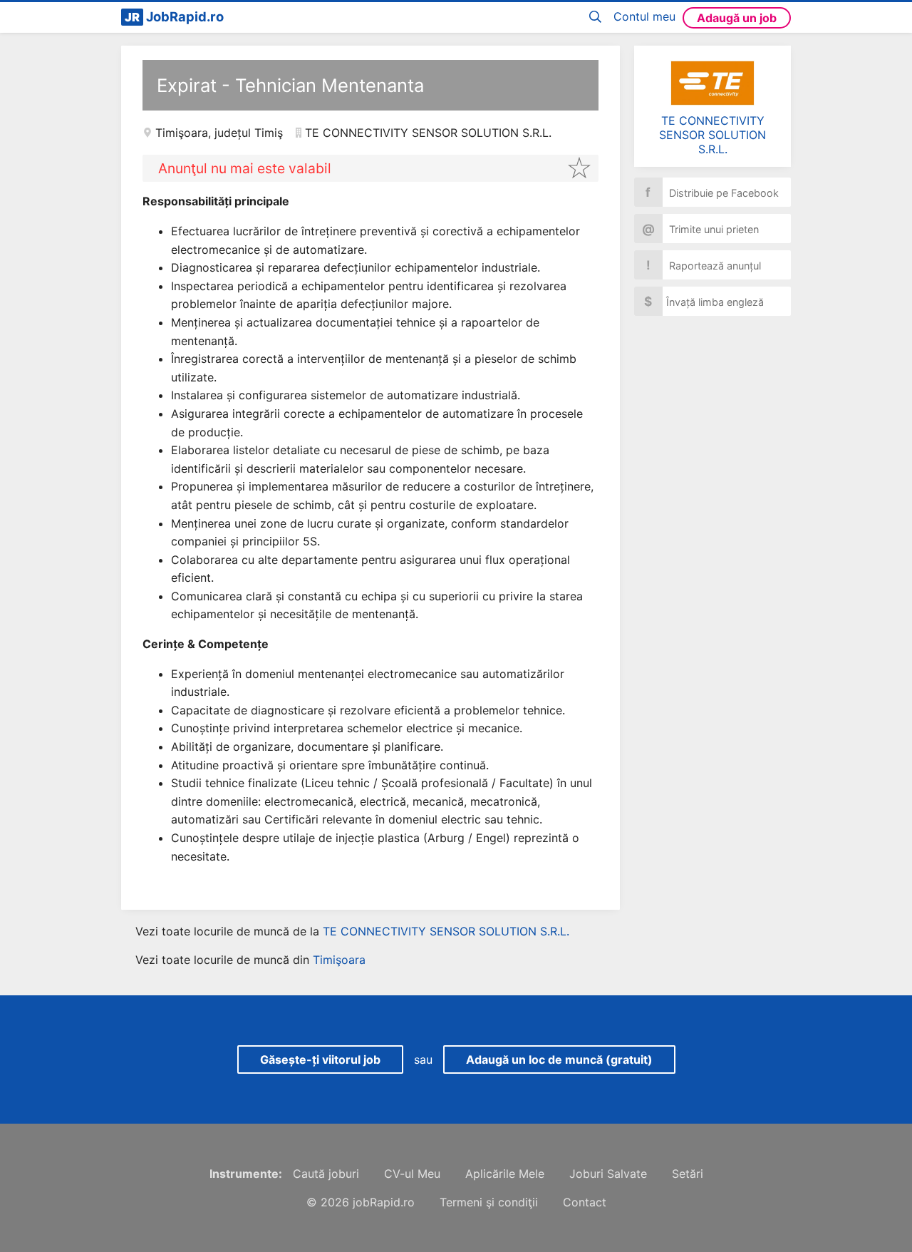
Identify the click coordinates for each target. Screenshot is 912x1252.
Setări (687, 1173)
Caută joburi (326, 1173)
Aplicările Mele (504, 1173)
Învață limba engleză (704, 301)
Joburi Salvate (608, 1173)
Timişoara (181, 132)
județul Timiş (248, 132)
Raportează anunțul (704, 264)
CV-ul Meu (412, 1173)
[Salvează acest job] (579, 167)
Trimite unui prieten (701, 228)
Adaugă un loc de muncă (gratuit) (559, 1059)
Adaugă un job (737, 18)
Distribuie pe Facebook (712, 192)
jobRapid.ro (384, 1202)
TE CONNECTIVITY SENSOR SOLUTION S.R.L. (712, 134)
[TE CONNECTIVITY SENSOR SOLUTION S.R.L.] (712, 83)
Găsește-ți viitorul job (320, 1059)
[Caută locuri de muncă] (597, 17)
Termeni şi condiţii (489, 1202)
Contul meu (644, 16)
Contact (584, 1202)
